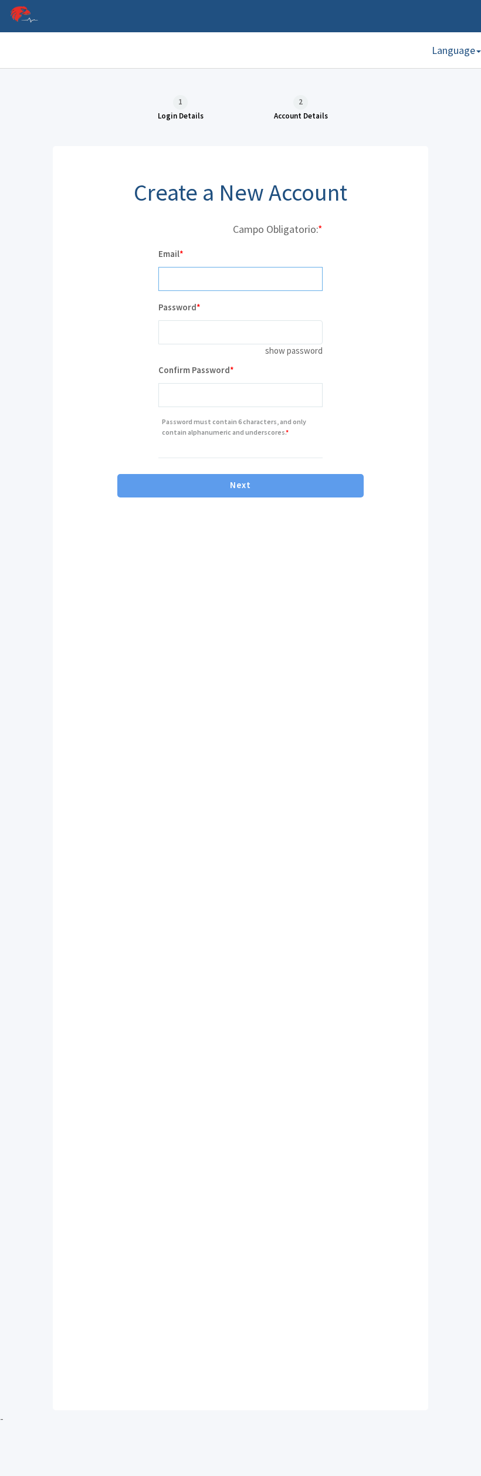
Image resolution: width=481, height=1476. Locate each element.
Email (168, 253)
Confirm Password (194, 369)
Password (177, 307)
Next (240, 484)
